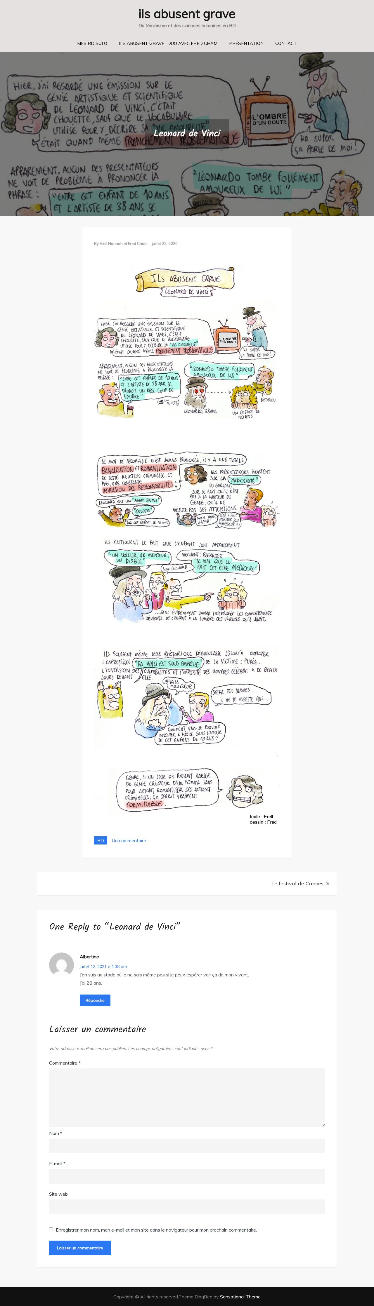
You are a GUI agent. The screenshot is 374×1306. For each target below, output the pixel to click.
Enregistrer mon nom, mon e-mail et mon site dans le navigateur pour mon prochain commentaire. (156, 1229)
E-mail (57, 1163)
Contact (286, 43)
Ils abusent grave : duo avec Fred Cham (168, 43)
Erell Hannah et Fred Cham (124, 243)
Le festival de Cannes (297, 883)
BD (100, 840)
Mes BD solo (92, 43)
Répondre (95, 1000)
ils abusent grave (187, 13)
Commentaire (64, 1063)
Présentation (246, 43)
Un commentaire (129, 840)
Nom (55, 1133)
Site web (58, 1194)
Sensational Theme (240, 1297)
